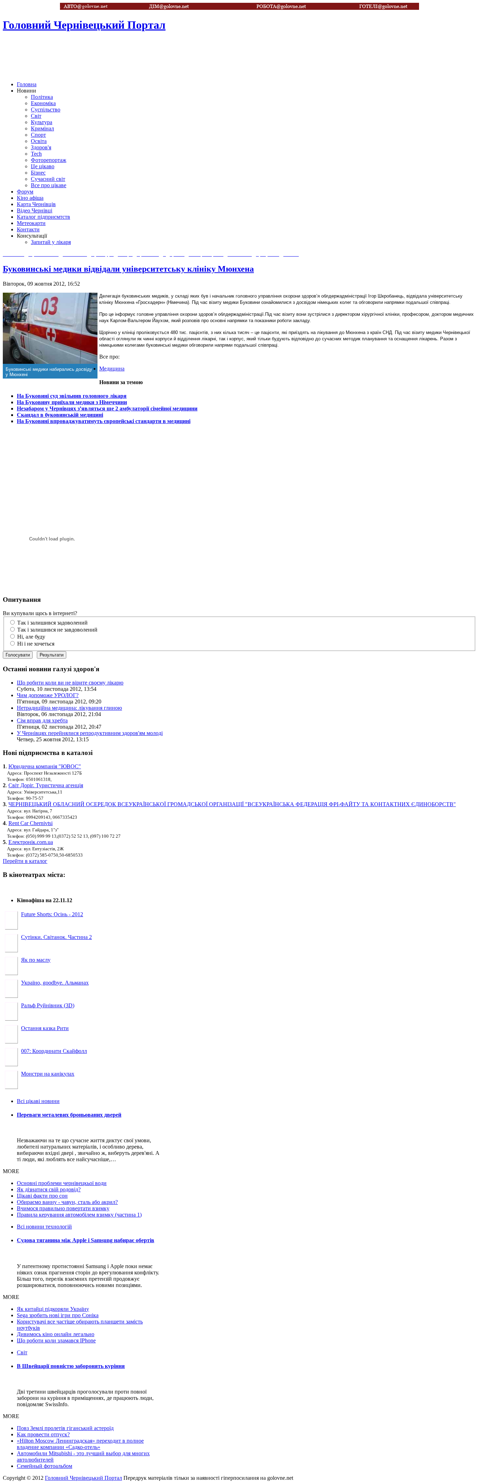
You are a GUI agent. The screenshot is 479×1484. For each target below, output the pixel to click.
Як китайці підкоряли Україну (53, 1309)
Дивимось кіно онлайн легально (55, 1334)
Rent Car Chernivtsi (30, 823)
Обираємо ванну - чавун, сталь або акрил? (67, 1202)
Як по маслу (35, 960)
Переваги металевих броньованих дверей (69, 1115)
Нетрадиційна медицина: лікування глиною (69, 708)
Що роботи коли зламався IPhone (56, 1340)
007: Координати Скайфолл (54, 1051)
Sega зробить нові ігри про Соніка (58, 1315)
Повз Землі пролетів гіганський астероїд (65, 1428)
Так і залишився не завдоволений (57, 630)
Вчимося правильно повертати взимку (63, 1208)
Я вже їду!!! (30, 1414)
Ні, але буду (31, 637)
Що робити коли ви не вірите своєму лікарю (70, 683)
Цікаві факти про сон (42, 1196)
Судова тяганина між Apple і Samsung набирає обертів (85, 1240)
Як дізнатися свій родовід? (49, 1189)
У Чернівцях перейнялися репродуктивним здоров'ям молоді (90, 733)
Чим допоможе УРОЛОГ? (48, 695)
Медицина (111, 369)
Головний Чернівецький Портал (83, 1478)
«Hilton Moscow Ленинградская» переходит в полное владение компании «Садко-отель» (80, 1444)
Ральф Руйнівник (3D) (47, 1005)
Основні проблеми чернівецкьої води (62, 1183)
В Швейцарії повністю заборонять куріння (71, 1366)
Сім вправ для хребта (42, 720)
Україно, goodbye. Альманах (55, 983)
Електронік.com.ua (30, 842)
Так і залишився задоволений (52, 623)
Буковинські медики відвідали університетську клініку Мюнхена (128, 268)
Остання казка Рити (45, 1028)
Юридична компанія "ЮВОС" (44, 766)
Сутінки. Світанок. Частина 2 (56, 937)
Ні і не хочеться (35, 644)
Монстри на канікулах (47, 1074)
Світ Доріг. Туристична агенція (45, 785)
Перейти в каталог (25, 861)
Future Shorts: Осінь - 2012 (52, 914)
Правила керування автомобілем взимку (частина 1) (79, 1215)
